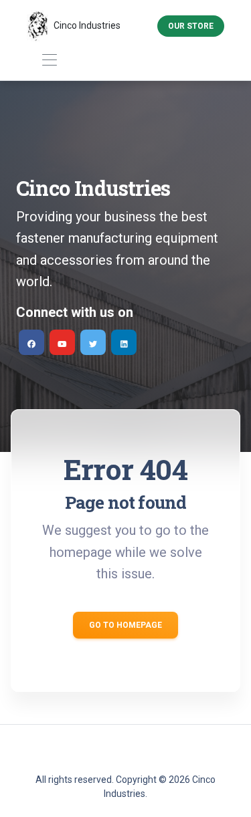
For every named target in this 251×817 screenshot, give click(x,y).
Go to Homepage (125, 625)
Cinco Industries (87, 25)
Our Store (191, 26)
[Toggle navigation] (49, 60)
